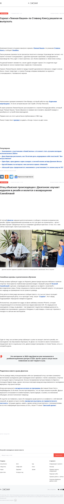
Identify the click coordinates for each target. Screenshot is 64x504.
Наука (1, 469)
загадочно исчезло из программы (28, 388)
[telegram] (11, 177)
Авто (17, 464)
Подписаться (58, 455)
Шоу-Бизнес (4, 13)
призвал (16, 120)
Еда (33, 464)
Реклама (51, 466)
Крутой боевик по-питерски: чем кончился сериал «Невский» (25, 164)
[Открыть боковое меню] (1, 3)
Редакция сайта (53, 474)
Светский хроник (49, 405)
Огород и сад (19, 472)
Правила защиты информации (54, 470)
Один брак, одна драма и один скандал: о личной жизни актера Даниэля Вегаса (32, 161)
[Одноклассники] (7, 177)
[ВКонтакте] (2, 177)
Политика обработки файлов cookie (55, 480)
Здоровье (18, 469)
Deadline (15, 50)
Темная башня (39, 48)
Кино (33, 466)
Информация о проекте (55, 464)
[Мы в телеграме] (61, 489)
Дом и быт (3, 472)
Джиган (10, 220)
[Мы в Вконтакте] (58, 489)
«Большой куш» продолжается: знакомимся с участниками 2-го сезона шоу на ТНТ (32, 167)
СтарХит (42, 296)
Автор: (8, 170)
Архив (33, 469)
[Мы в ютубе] (63, 489)
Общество (3, 466)
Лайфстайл (19, 466)
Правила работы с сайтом (56, 476)
